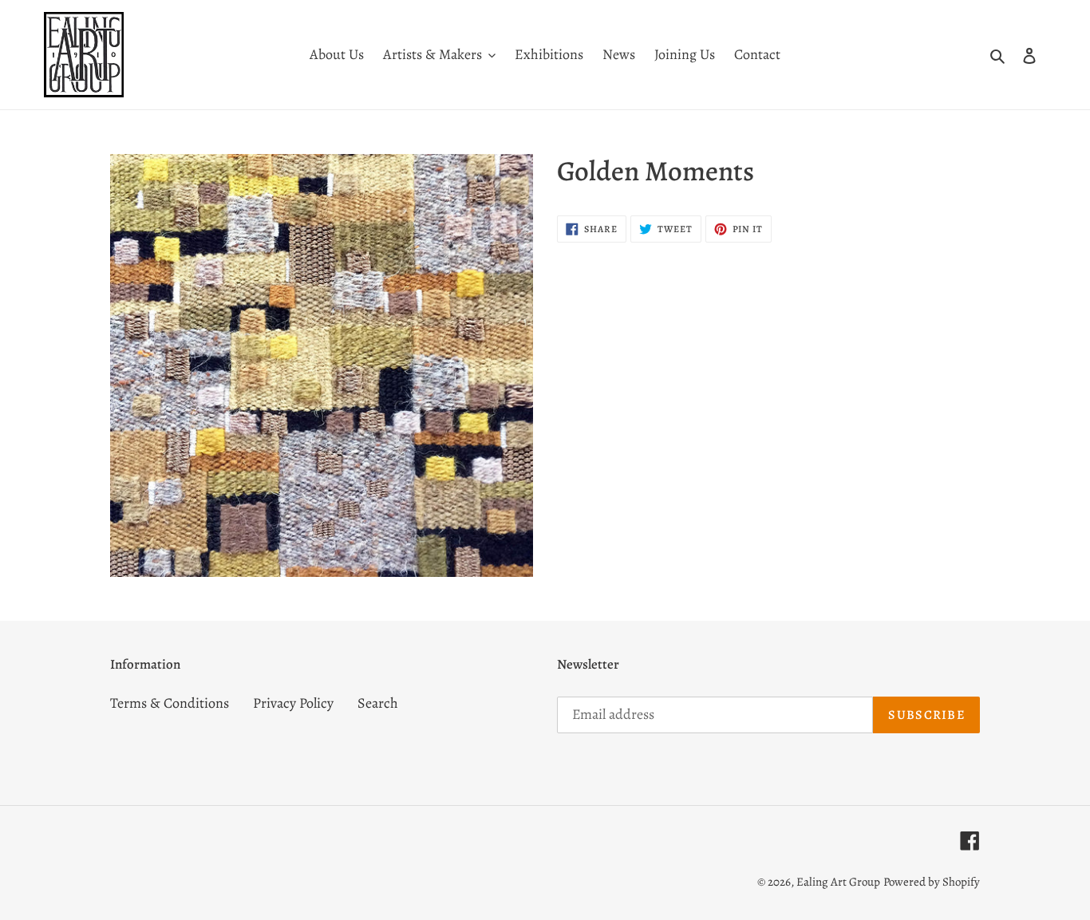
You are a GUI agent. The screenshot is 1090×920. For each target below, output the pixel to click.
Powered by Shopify (931, 882)
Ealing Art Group (838, 882)
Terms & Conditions (169, 703)
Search (377, 703)
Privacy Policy (293, 703)
